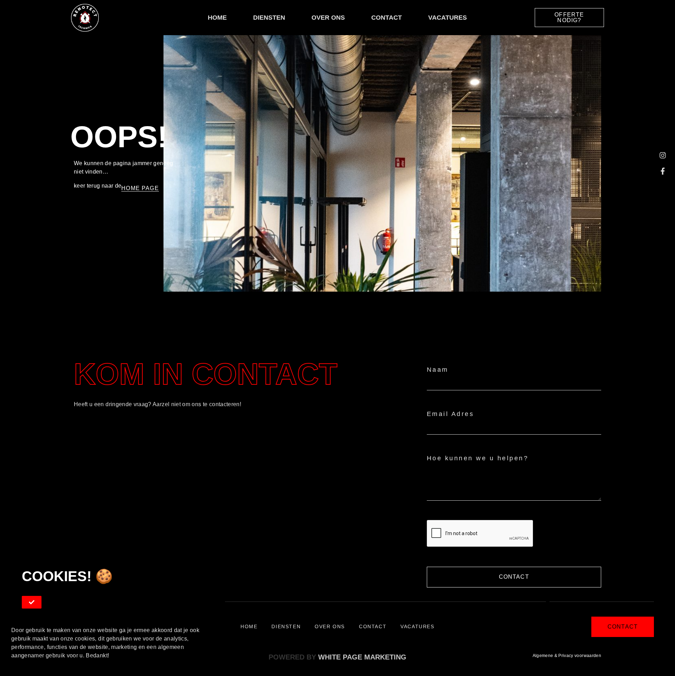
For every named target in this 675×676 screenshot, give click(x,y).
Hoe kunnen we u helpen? (478, 458)
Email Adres (450, 413)
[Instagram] (662, 155)
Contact (386, 17)
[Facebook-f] (662, 171)
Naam (438, 369)
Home (217, 17)
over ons (328, 17)
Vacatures (447, 17)
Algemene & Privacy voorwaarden (567, 655)
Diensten (269, 17)
